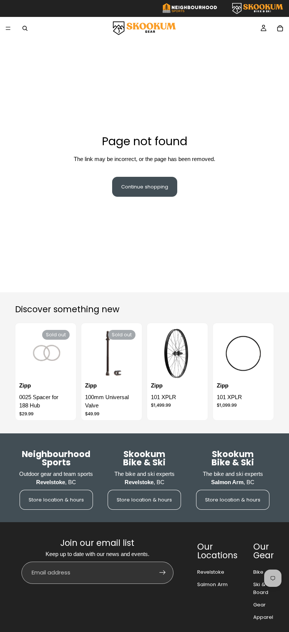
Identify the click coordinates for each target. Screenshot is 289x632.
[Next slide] (195, 353)
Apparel (263, 617)
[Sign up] (162, 572)
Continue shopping (144, 186)
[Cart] (280, 28)
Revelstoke (210, 572)
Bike (258, 572)
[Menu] (8, 28)
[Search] (25, 28)
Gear (259, 604)
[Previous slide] (159, 353)
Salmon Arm (212, 584)
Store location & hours (56, 499)
